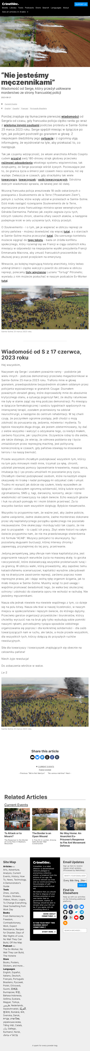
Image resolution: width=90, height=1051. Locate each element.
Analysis (7, 873)
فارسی (6, 1005)
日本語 (14, 989)
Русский (18, 982)
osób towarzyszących (53, 179)
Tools (20, 8)
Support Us (81, 4)
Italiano (7, 975)
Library (13, 8)
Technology (20, 879)
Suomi (6, 989)
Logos (22, 899)
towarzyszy (9, 179)
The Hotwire (9, 955)
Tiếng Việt (8, 1025)
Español (16, 108)
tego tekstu (35, 240)
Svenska (7, 1015)
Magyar (7, 1002)
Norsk (17, 1032)
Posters (7, 896)
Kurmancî (8, 1032)
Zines (6, 893)
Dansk (16, 1015)
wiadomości (70, 116)
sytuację (47, 138)
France (42, 770)
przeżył (16, 158)
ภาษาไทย (14, 1018)
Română (15, 1012)
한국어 (6, 1012)
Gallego (12, 1028)
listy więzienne (36, 272)
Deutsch (16, 975)
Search (45, 8)
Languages (56, 8)
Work (5, 926)
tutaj (67, 231)
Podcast (7, 946)
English (8, 108)
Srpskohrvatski (10, 1008)
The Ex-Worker (11, 949)
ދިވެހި (5, 1028)
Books (5, 8)
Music (14, 899)
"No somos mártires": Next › (59, 773)
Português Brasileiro (38, 108)
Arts (5, 869)
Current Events (11, 104)
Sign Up (82, 885)
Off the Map (16, 942)
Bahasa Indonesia (12, 995)
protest (48, 770)
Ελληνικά (15, 985)
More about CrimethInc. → (49, 915)
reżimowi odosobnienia (17, 162)
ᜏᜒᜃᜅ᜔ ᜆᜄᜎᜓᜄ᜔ (10, 1035)
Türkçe (15, 1002)
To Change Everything (14, 903)
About (66, 8)
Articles (7, 866)
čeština (7, 998)
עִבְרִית (6, 1018)
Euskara (16, 998)
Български (8, 992)
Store (38, 8)
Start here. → (49, 932)
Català (18, 1025)
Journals (14, 893)
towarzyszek (27, 179)
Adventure (14, 869)
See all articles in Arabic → (15, 12)
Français (24, 108)
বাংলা (22, 1012)
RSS (13, 867)
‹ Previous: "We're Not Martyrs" (32, 773)
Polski (6, 985)
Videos (6, 899)
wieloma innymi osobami (21, 125)
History (15, 876)
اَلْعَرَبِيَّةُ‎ (23, 1008)
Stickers (16, 896)
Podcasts (29, 8)
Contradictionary (11, 922)
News (10, 879)
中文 (18, 992)
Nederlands (17, 1005)
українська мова (12, 1022)
